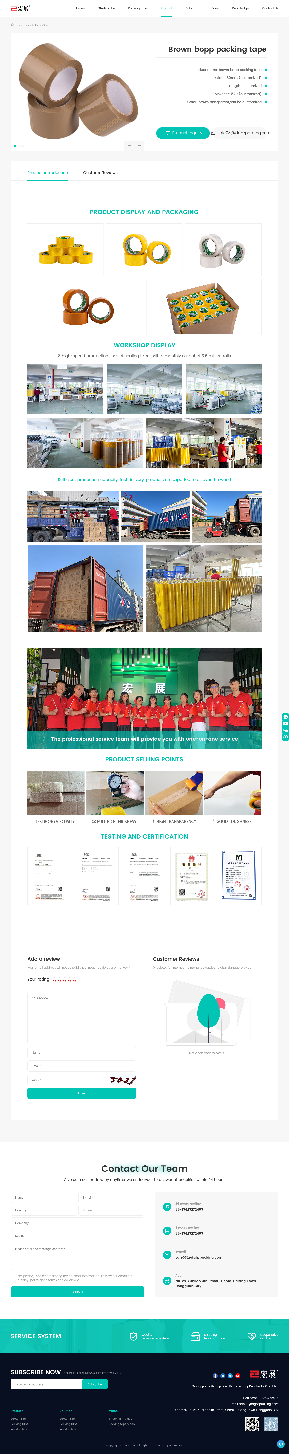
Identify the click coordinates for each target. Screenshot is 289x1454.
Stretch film (18, 1419)
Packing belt (19, 1429)
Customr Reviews (100, 173)
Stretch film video (120, 1419)
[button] (129, 146)
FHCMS (178, 1445)
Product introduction (47, 173)
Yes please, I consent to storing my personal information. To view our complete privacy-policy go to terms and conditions (74, 1278)
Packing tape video (122, 1424)
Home (19, 25)
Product (29, 25)
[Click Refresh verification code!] (123, 1079)
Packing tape (42, 25)
